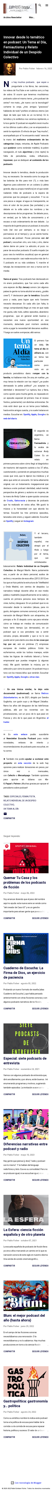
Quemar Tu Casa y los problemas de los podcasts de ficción (24, 882)
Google (41, 414)
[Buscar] (40, 5)
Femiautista (28, 796)
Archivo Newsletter (12, 17)
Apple (34, 414)
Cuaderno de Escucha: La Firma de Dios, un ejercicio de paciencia (24, 972)
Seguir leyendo (40, 918)
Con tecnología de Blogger (27, 1482)
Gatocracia (19, 500)
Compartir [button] (9, 818)
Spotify (26, 414)
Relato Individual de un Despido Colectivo (19, 802)
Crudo (10, 500)
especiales (15, 796)
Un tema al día (11, 809)
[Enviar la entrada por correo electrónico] (5, 815)
